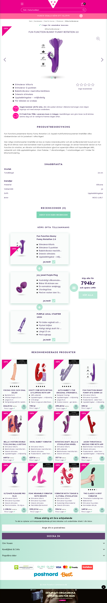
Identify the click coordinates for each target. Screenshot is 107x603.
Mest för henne (49, 21)
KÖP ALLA (88, 295)
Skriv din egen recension (53, 215)
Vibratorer (59, 21)
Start (30, 21)
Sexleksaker (38, 21)
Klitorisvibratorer (72, 21)
